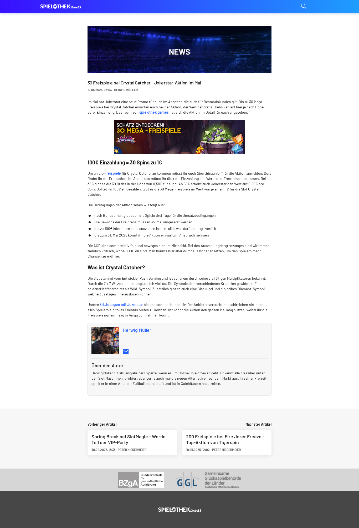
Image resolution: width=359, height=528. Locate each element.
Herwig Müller (137, 330)
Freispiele (112, 173)
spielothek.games (66, 6)
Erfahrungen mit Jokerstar (121, 304)
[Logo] (180, 509)
